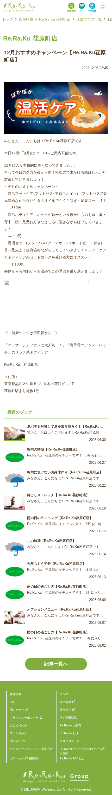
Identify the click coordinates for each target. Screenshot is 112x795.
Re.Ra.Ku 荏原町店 (55, 19)
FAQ (13, 702)
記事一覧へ (56, 663)
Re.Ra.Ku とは (69, 733)
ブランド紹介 (18, 733)
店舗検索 (26, 19)
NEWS (64, 694)
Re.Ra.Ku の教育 (70, 725)
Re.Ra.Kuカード (20, 741)
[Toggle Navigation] (102, 7)
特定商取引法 (68, 717)
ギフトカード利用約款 (24, 758)
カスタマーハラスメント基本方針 (31, 748)
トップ (7, 19)
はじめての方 (18, 725)
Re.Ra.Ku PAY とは (72, 758)
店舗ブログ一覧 (89, 19)
